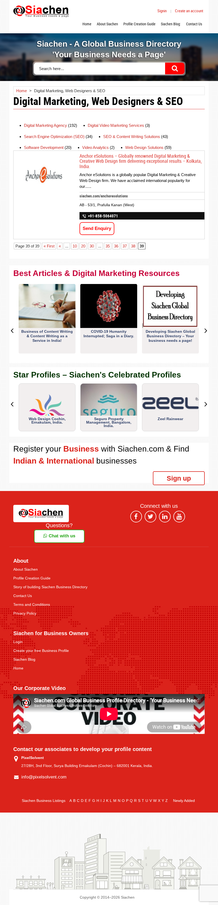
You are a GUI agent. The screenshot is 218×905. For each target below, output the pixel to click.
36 (116, 246)
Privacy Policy (24, 613)
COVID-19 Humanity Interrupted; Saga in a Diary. (108, 333)
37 (125, 246)
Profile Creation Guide (139, 23)
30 (92, 246)
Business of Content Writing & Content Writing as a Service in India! (47, 336)
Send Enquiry (97, 228)
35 (108, 246)
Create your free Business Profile (41, 650)
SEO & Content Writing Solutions (131, 136)
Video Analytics (95, 147)
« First (49, 246)
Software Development (44, 147)
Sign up (179, 478)
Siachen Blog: (171, 23)
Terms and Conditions (31, 604)
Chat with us (61, 535)
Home (86, 23)
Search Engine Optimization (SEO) (54, 136)
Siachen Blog (24, 659)
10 (75, 246)
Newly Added (184, 800)
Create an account (189, 10)
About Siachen (107, 23)
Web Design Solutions (144, 147)
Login (18, 642)
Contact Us (194, 23)
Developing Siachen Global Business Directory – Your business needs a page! (170, 336)
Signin (162, 10)
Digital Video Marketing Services (116, 125)
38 (133, 246)
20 (83, 246)
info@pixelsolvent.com (43, 777)
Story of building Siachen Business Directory (50, 587)
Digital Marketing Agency (45, 125)
